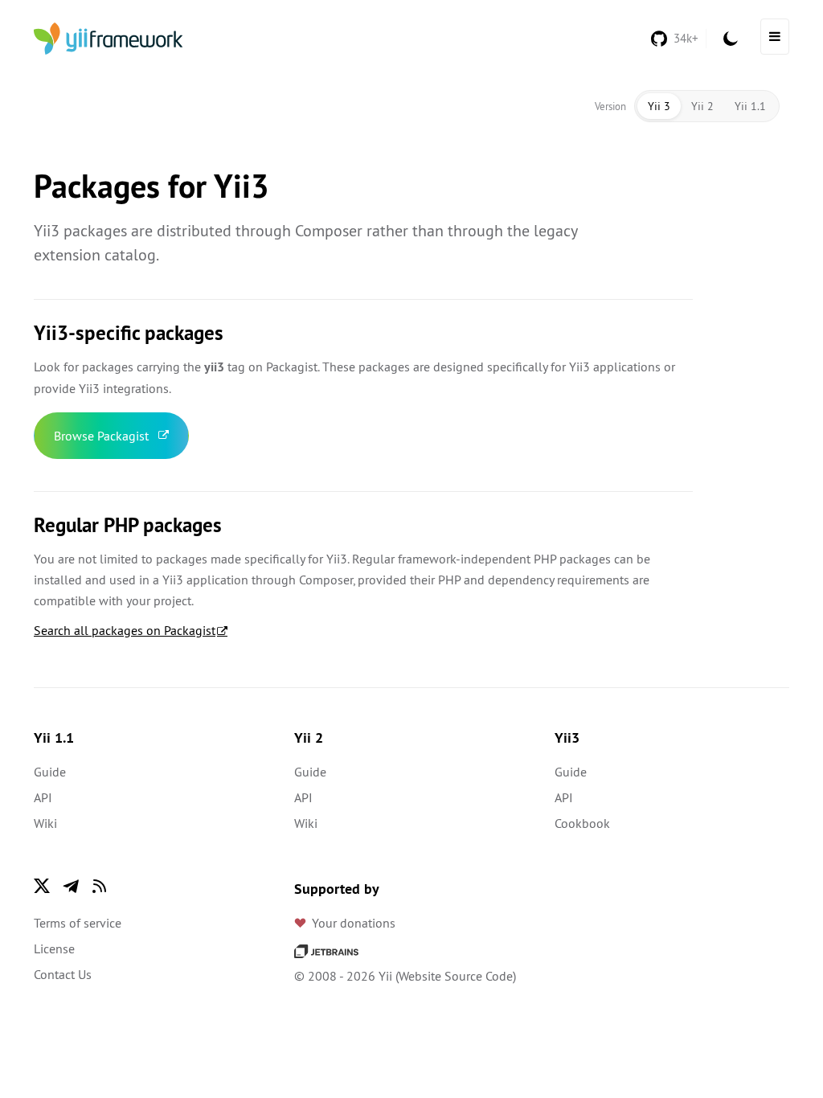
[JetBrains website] (326, 950)
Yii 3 (659, 106)
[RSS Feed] (100, 886)
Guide (50, 772)
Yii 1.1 (750, 106)
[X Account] (42, 886)
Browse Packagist (101, 436)
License (54, 948)
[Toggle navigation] (774, 36)
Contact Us (63, 974)
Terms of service (77, 923)
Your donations (353, 923)
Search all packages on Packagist (124, 630)
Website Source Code (456, 976)
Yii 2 (702, 106)
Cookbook (582, 823)
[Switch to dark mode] (730, 39)
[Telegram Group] (71, 886)
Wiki (45, 823)
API (43, 797)
